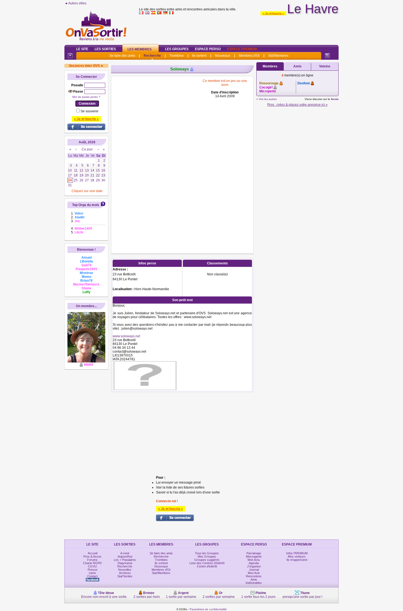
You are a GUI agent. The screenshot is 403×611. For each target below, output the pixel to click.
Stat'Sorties (124, 576)
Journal (254, 569)
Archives (125, 573)
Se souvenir (89, 111)
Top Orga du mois (85, 205)
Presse (92, 569)
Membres (270, 66)
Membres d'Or (249, 56)
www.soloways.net (126, 336)
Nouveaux (222, 56)
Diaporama (125, 563)
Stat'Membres (278, 56)
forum (335, 99)
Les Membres (139, 49)
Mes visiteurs (297, 556)
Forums (92, 559)
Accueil (92, 553)
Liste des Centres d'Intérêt (207, 563)
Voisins (324, 66)
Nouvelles (124, 569)
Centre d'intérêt (207, 566)
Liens (92, 573)
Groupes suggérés (207, 559)
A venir (124, 553)
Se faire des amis (122, 56)
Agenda (254, 563)
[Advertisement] (239, 28)
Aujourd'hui (125, 556)
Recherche (152, 56)
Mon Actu (254, 559)
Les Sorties (105, 49)
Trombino (176, 56)
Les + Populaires (125, 559)
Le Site (82, 49)
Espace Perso (208, 49)
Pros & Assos (92, 556)
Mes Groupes (207, 556)
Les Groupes (177, 49)
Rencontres (254, 576)
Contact (92, 576)
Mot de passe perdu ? (86, 96)
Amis (297, 66)
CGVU (92, 566)
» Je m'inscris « (273, 13)
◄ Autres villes (75, 3)
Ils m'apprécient (296, 559)
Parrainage (253, 553)
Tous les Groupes (207, 553)
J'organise (254, 566)
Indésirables (254, 582)
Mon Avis (254, 573)
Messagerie (254, 556)
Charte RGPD (92, 563)
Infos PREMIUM (297, 553)
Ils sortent (199, 56)
